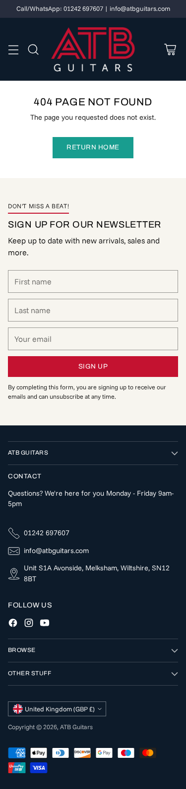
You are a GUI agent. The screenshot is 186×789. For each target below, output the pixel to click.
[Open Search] (33, 49)
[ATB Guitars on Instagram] (29, 624)
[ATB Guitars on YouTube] (45, 624)
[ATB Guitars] (93, 49)
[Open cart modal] (170, 49)
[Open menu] (13, 49)
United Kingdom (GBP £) (60, 709)
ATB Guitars (76, 727)
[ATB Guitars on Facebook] (13, 624)
